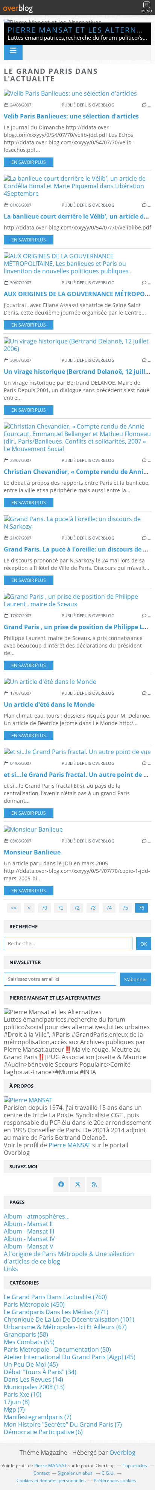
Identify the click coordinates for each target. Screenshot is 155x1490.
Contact (41, 1473)
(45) (69, 1357)
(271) (56, 1312)
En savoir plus (28, 162)
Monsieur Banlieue (32, 852)
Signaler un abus (76, 1473)
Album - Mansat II (28, 1224)
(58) (26, 1334)
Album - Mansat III (29, 1231)
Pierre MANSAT (70, 1145)
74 (109, 908)
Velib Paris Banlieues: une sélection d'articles (71, 116)
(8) (17, 1402)
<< (14, 908)
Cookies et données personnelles (51, 1480)
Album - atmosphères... (37, 1216)
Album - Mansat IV (29, 1239)
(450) (34, 1304)
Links (11, 1269)
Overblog (122, 1452)
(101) (69, 1319)
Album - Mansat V (28, 1246)
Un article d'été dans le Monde (49, 704)
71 (60, 908)
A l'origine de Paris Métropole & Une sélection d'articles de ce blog (69, 1257)
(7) (14, 1409)
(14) (33, 1379)
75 (125, 908)
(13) (34, 1387)
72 (76, 908)
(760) (55, 1297)
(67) (65, 1327)
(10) (22, 1394)
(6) (43, 1432)
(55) (29, 1342)
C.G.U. (108, 1473)
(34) (40, 1372)
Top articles (135, 1465)
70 (44, 908)
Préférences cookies (115, 1480)
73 (93, 908)
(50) (57, 1349)
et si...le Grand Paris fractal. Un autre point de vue (79, 774)
